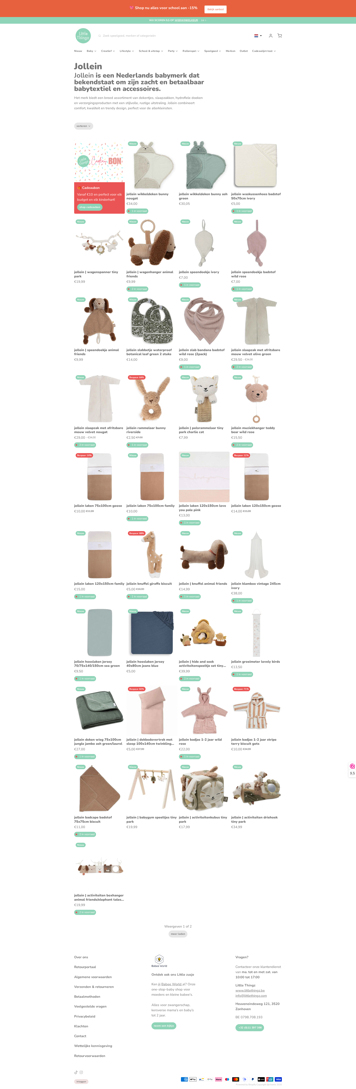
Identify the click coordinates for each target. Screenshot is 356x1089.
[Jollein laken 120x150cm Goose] (256, 477)
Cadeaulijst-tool (262, 51)
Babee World (171, 984)
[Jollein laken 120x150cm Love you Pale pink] (204, 477)
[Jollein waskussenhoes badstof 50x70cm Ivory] (256, 165)
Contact (80, 1036)
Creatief (106, 51)
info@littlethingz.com (251, 995)
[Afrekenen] (278, 36)
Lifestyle (125, 51)
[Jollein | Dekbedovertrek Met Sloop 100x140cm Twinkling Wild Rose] (151, 710)
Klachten (81, 1026)
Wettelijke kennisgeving (93, 1046)
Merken (230, 51)
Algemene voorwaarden (93, 977)
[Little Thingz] (83, 36)
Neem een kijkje (164, 1026)
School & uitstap (149, 51)
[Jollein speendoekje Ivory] (204, 243)
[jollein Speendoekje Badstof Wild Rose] (256, 243)
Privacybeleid (84, 1016)
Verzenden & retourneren (94, 987)
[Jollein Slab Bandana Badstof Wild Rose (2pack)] (204, 321)
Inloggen (81, 1081)
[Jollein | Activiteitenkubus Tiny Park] (204, 788)
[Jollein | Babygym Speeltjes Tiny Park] (151, 788)
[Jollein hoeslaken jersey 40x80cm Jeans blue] (151, 633)
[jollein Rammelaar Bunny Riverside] (151, 399)
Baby (90, 51)
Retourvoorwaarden (89, 1056)
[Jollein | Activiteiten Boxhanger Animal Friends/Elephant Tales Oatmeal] (99, 866)
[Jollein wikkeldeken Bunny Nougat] (151, 165)
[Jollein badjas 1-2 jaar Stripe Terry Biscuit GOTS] (256, 710)
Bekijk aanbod (215, 9)
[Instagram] (81, 1072)
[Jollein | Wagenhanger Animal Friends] (151, 243)
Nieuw (78, 51)
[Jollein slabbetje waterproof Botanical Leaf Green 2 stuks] (151, 321)
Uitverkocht (204, 185)
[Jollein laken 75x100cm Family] (151, 477)
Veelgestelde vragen (90, 1006)
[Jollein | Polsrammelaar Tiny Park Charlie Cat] (204, 399)
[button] (258, 35)
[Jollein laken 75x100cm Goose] (99, 477)
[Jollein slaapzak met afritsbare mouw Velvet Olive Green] (256, 321)
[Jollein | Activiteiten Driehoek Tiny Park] (256, 788)
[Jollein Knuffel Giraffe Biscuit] (151, 555)
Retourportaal (85, 967)
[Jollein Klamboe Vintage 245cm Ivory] (256, 555)
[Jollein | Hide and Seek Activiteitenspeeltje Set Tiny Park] (204, 633)
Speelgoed (211, 51)
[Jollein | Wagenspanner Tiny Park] (99, 243)
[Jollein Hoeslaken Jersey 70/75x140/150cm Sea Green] (99, 633)
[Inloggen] (269, 36)
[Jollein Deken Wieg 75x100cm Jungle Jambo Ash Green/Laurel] (99, 710)
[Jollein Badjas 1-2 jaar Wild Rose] (204, 710)
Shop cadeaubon (90, 207)
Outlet (244, 51)
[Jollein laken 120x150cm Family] (99, 555)
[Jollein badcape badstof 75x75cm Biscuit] (99, 788)
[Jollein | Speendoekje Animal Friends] (99, 321)
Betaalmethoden (87, 996)
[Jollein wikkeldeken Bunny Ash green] (204, 165)
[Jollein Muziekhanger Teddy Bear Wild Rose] (256, 399)
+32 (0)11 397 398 (250, 1027)
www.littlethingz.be (250, 990)
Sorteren (82, 126)
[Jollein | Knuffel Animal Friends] (204, 555)
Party (171, 51)
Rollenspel (189, 51)
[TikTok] (76, 1072)
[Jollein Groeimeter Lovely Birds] (256, 633)
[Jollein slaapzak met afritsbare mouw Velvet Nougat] (99, 399)
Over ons (81, 957)
